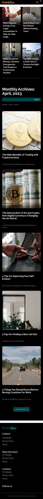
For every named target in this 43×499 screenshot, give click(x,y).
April (17, 104)
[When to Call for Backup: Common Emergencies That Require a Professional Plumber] (11, 52)
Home (4, 104)
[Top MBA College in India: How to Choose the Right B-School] (31, 52)
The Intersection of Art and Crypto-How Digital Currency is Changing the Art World (21, 216)
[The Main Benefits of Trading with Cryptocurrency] (21, 130)
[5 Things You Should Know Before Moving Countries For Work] (21, 365)
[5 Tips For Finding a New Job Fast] (21, 310)
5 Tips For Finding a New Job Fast (19, 334)
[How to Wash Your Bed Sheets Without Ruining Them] (31, 16)
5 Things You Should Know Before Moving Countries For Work (20, 391)
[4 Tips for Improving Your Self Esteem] (21, 252)
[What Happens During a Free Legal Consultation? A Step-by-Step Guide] (11, 16)
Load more (20, 409)
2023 (11, 104)
